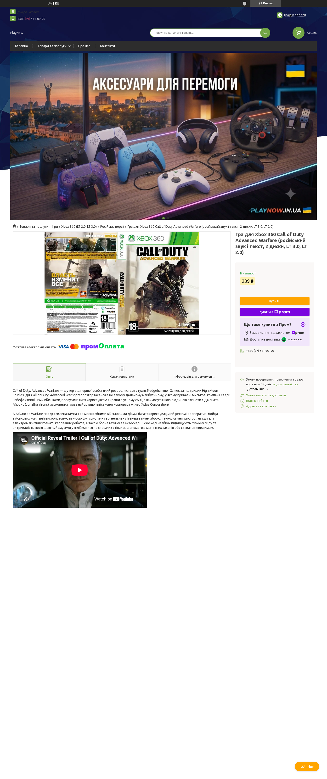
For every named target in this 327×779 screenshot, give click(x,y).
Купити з (266, 312)
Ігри (55, 226)
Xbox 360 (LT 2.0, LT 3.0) (79, 226)
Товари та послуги (52, 46)
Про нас (84, 46)
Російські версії (112, 226)
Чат (311, 766)
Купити (274, 301)
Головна (21, 46)
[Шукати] (265, 33)
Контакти (107, 46)
